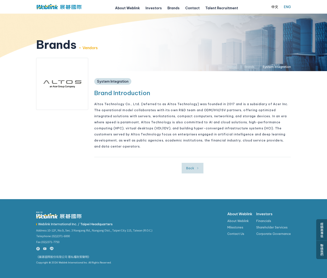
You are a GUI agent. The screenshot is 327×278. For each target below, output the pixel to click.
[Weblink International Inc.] (59, 7)
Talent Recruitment (221, 8)
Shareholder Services (271, 227)
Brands (173, 8)
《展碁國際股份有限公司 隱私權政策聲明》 (63, 257)
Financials (263, 221)
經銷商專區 (322, 230)
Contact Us (235, 234)
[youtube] (45, 249)
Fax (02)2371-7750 (47, 242)
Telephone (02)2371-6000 (53, 236)
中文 (274, 7)
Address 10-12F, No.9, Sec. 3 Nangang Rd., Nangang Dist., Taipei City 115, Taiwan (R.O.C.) (94, 230)
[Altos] (62, 84)
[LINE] (52, 249)
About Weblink (127, 8)
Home (231, 67)
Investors (154, 8)
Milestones (235, 227)
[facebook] (38, 249)
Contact (192, 8)
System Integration (277, 67)
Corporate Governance (273, 234)
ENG (287, 7)
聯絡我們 (322, 250)
